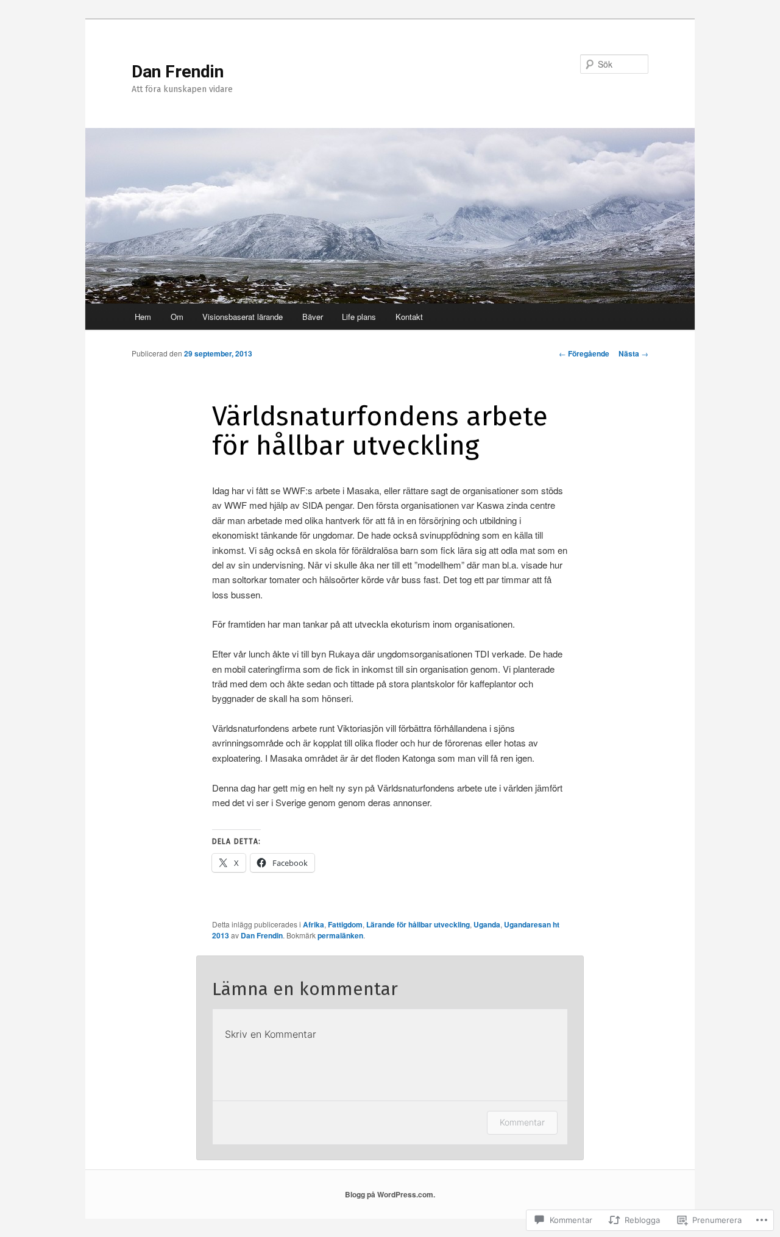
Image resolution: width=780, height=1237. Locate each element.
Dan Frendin (178, 72)
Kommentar (522, 1122)
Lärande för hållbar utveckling (418, 924)
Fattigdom (345, 924)
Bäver (312, 316)
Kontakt (409, 316)
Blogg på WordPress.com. (390, 1194)
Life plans (359, 316)
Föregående (584, 353)
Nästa (633, 353)
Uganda (486, 924)
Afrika (313, 924)
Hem (143, 316)
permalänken (340, 935)
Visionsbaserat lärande (242, 316)
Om (177, 316)
